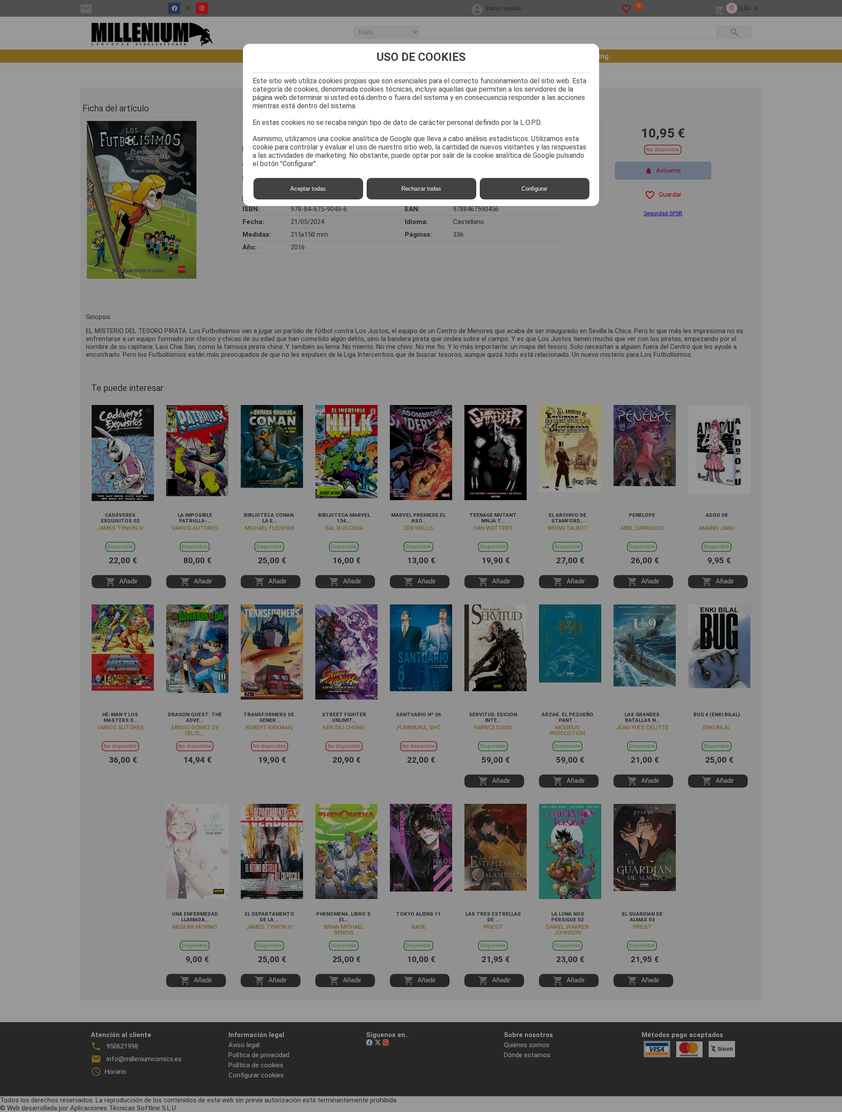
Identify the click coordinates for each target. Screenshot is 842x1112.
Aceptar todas (308, 188)
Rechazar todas (421, 188)
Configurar (534, 188)
